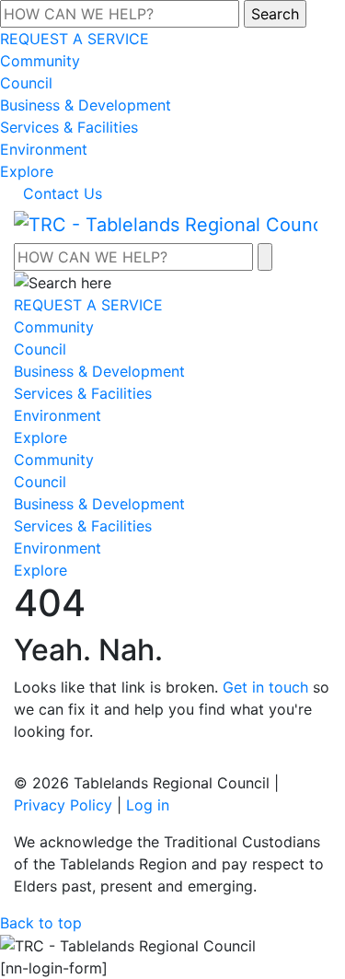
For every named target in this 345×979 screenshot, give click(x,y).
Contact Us (62, 193)
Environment (43, 149)
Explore (26, 171)
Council (26, 83)
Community (40, 61)
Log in (147, 805)
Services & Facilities (69, 127)
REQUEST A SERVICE (74, 38)
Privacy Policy (63, 805)
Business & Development (85, 105)
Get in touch (265, 687)
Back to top (41, 923)
